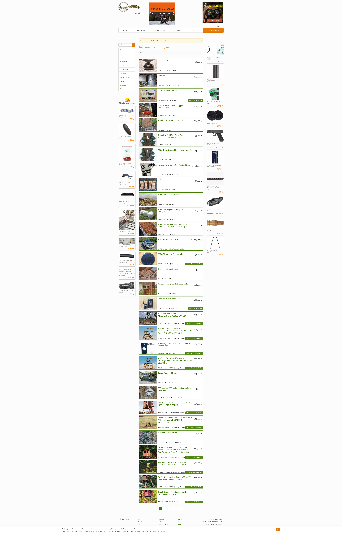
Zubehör (122, 65)
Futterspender (163, 61)
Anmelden (219, 27)
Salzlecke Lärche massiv (168, 269)
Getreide (161, 76)
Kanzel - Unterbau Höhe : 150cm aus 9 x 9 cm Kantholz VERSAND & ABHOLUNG (175, 420)
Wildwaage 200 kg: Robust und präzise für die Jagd (174, 344)
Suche (180, 519)
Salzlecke (161, 180)
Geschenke (123, 85)
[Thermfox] (213, 12)
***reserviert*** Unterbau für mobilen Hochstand (174, 389)
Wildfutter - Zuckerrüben (168, 194)
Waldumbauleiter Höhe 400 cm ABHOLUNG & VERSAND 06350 (172, 314)
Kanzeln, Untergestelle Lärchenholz (173, 284)
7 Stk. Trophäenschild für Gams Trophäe (175, 150)
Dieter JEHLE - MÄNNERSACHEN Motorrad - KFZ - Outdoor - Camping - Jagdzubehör (195, 323)
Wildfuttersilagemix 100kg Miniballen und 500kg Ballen (176, 210)
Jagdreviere (123, 73)
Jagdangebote (124, 69)
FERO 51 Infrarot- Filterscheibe (171, 254)
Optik (121, 58)
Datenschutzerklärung (157, 531)
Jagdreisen (161, 519)
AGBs (179, 524)
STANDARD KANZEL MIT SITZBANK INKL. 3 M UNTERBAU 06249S (175, 404)
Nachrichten (179, 30)
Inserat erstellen (213, 30)
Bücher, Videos (124, 77)
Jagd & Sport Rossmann (195, 100)
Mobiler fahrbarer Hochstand (170, 120)
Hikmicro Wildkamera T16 (169, 299)
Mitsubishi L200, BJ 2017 (168, 239)
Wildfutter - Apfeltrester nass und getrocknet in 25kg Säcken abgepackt (174, 225)
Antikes (122, 81)
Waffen (122, 50)
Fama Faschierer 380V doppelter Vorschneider (171, 106)
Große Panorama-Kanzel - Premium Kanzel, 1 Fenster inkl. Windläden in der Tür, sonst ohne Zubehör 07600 (173, 449)
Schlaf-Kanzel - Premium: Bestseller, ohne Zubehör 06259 (173, 493)
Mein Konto (141, 30)
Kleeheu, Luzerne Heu (167, 432)
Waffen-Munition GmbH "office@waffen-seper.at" (195, 264)
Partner (195, 30)
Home (125, 30)
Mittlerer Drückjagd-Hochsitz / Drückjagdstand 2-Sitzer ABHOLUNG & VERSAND (175, 360)
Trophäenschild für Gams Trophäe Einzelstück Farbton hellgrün (172, 136)
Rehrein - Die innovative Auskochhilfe (174, 165)
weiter (180, 509)
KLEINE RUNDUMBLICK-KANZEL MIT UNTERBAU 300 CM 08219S (173, 463)
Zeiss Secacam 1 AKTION (168, 90)
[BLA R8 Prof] (162, 13)
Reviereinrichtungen (125, 89)
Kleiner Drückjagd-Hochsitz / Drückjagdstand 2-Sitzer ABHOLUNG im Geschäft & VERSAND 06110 (175, 330)
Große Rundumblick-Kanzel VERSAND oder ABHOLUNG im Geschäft (174, 478)
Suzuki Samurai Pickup (167, 373)
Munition (122, 54)
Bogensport (123, 62)
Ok (278, 529)
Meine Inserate (160, 30)
